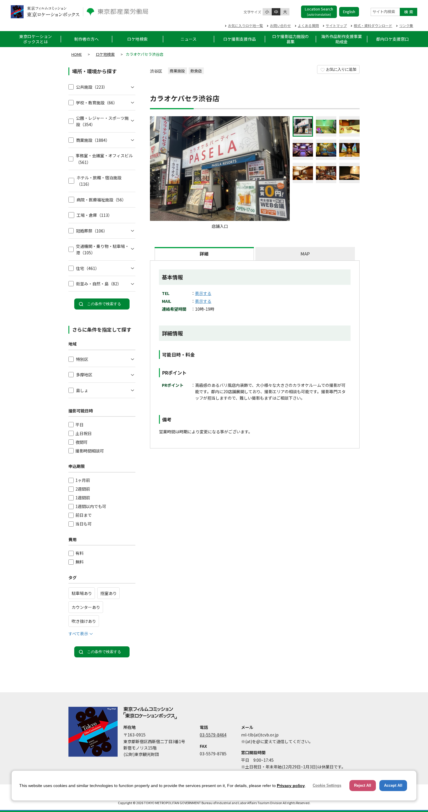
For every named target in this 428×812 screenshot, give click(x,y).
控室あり (108, 593)
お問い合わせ (280, 25)
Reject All (362, 785)
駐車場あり (82, 593)
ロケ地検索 (137, 39)
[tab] (204, 253)
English (349, 11)
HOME (76, 54)
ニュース (189, 39)
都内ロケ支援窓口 (392, 39)
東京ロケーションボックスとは (35, 38)
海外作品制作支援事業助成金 (341, 38)
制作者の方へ (86, 39)
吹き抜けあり (84, 621)
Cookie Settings (327, 785)
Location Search (319, 11)
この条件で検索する (104, 304)
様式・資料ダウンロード (373, 25)
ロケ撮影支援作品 (239, 39)
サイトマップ (336, 25)
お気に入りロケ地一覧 (245, 25)
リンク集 (406, 25)
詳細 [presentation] (204, 254)
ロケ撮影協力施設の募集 (290, 38)
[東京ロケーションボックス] (45, 11)
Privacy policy (291, 785)
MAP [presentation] (305, 254)
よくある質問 (308, 25)
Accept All (393, 785)
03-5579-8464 (213, 735)
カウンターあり (86, 607)
